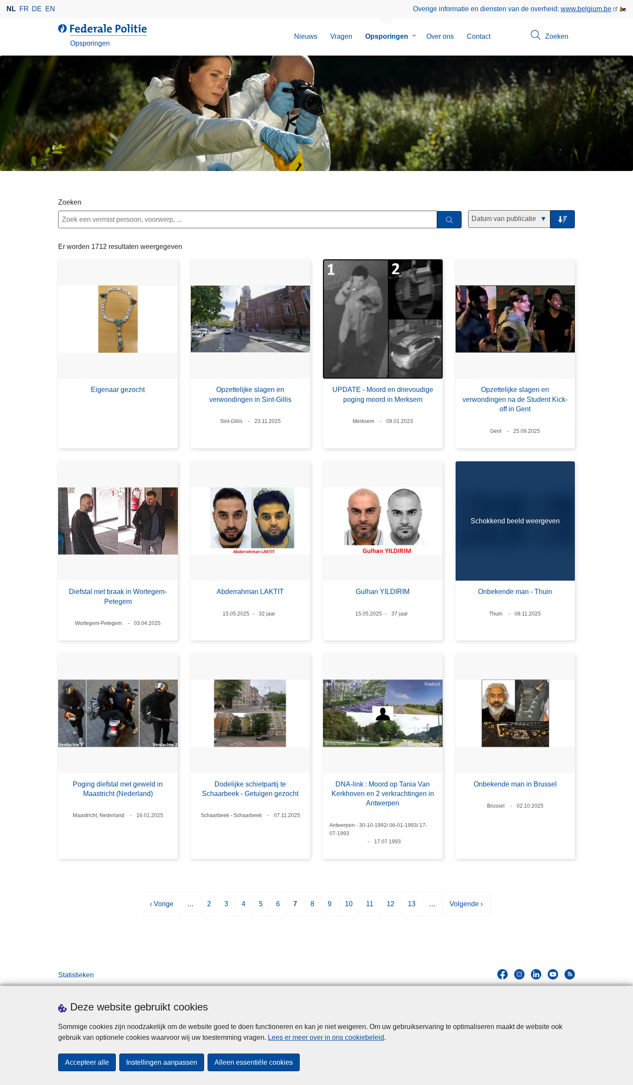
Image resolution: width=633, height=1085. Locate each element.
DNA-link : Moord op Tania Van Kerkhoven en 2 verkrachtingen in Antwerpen (383, 793)
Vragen (341, 36)
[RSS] (570, 974)
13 (412, 908)
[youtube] (553, 974)
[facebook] (502, 974)
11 (369, 908)
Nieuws (305, 36)
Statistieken (76, 975)
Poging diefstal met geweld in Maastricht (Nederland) (118, 788)
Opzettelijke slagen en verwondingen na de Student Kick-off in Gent (515, 399)
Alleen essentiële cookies (253, 1062)
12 (390, 908)
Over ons (440, 36)
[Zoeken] (449, 220)
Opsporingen (386, 36)
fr (24, 8)
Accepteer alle (87, 1062)
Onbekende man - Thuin (515, 591)
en (50, 8)
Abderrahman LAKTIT (250, 591)
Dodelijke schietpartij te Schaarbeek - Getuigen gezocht (250, 788)
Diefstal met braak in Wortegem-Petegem (118, 596)
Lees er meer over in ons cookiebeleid (326, 1037)
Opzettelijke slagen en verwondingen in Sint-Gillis (250, 394)
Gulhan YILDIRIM (383, 591)
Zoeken (69, 202)
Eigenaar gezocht (118, 389)
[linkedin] (536, 974)
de (37, 8)
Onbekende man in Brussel (515, 784)
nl (11, 8)
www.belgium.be (586, 8)
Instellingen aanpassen (161, 1062)
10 (349, 908)
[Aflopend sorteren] (562, 219)
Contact (478, 36)
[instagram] (519, 974)
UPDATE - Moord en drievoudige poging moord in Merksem (382, 394)
